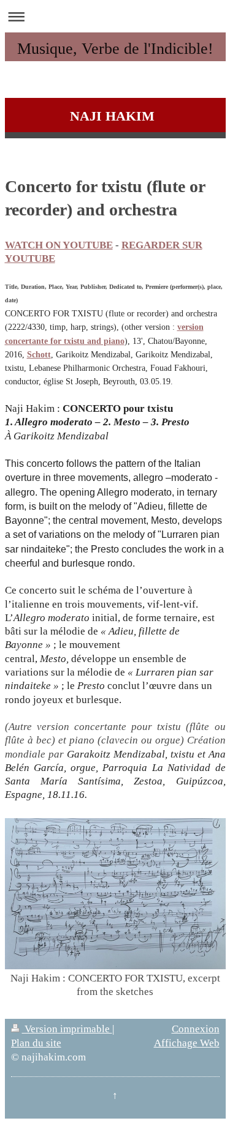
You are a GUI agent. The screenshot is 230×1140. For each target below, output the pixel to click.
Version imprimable (67, 1029)
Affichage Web (187, 1043)
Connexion (196, 1029)
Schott (39, 354)
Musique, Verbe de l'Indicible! (115, 49)
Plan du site (36, 1043)
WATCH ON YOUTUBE (59, 245)
